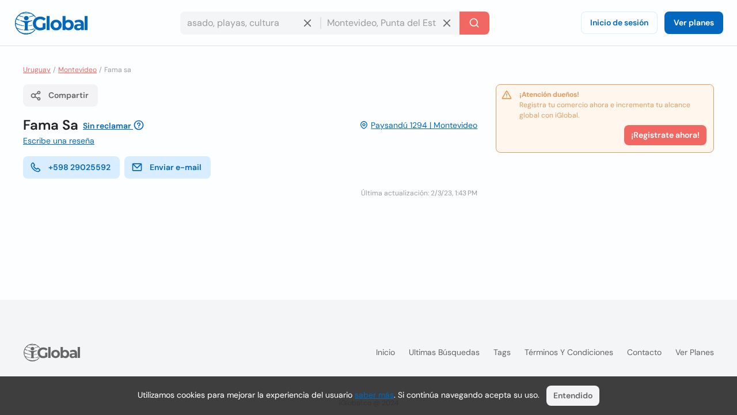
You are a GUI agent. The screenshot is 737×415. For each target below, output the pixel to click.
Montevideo (77, 69)
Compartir (68, 95)
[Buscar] (474, 23)
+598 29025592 (79, 167)
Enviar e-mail (176, 167)
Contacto (644, 352)
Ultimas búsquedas (444, 352)
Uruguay (37, 69)
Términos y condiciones (569, 352)
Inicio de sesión (619, 22)
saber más (374, 395)
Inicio (385, 352)
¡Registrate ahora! (665, 135)
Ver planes (694, 22)
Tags (502, 352)
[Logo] (51, 23)
